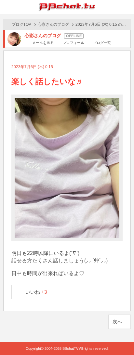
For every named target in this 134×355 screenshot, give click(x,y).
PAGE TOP (122, 337)
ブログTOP (21, 24)
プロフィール (73, 43)
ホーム (7, 7)
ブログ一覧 (102, 43)
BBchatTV (67, 7)
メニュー (127, 7)
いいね (36, 292)
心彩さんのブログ (53, 24)
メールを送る (43, 43)
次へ (117, 321)
